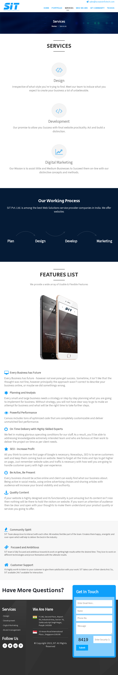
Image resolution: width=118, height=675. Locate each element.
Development (59, 121)
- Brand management (11, 630)
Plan (10, 241)
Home (46, 8)
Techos (110, 8)
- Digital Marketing (10, 625)
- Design (5, 616)
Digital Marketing (59, 162)
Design (59, 80)
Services (69, 8)
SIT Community (97, 8)
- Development (8, 620)
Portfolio (57, 8)
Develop (71, 241)
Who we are (82, 8)
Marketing (104, 241)
